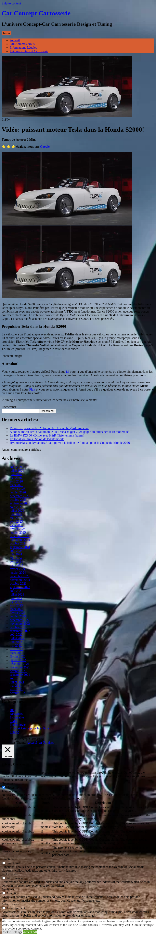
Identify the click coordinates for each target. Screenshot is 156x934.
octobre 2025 (18, 499)
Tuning (14, 732)
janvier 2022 (18, 660)
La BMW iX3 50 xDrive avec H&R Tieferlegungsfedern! (47, 435)
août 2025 (16, 507)
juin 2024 (16, 554)
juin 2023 (16, 598)
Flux (32, 389)
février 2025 (17, 529)
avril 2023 (16, 605)
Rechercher (9, 407)
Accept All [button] (30, 932)
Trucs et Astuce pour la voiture (29, 728)
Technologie (18, 724)
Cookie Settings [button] (12, 932)
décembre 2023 (19, 576)
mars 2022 (16, 652)
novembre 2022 (20, 623)
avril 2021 (16, 689)
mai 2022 (16, 645)
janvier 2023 (18, 616)
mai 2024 (16, 558)
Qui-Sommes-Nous (22, 44)
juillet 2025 (17, 510)
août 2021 (16, 678)
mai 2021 (16, 685)
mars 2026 (16, 485)
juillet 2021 (17, 682)
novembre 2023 (20, 580)
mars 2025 (16, 525)
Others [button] (6, 919)
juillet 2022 (17, 638)
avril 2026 (16, 481)
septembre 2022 (20, 631)
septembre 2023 (20, 587)
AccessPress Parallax (40, 742)
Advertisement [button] (11, 904)
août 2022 (16, 634)
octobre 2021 (18, 671)
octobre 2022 (18, 627)
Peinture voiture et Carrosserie (29, 51)
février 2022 (17, 656)
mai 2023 (16, 601)
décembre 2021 (19, 663)
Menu (6, 33)
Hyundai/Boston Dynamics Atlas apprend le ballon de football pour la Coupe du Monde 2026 (70, 442)
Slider (13, 721)
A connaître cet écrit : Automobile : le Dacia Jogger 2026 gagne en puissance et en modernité (69, 431)
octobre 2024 (18, 543)
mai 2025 (16, 518)
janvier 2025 (18, 532)
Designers (16, 713)
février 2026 (17, 488)
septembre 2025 (20, 503)
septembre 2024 (20, 547)
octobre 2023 (18, 583)
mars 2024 (16, 565)
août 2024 (16, 550)
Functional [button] (8, 859)
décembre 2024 (19, 536)
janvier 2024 (18, 572)
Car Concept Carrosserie (36, 13)
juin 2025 (16, 514)
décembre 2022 (19, 620)
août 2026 (16, 467)
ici (67, 371)
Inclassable (17, 717)
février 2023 (17, 612)
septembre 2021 (20, 674)
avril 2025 (16, 521)
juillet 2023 (17, 594)
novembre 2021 (20, 667)
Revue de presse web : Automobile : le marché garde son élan (49, 428)
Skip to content (11, 3)
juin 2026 (16, 474)
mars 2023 (16, 609)
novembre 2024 (20, 539)
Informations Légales (23, 47)
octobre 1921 (18, 693)
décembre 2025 (19, 496)
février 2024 (17, 569)
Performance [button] (10, 874)
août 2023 (16, 590)
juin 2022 (16, 642)
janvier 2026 (18, 492)
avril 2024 (16, 561)
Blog (13, 710)
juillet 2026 (17, 470)
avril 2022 (16, 649)
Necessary (13, 787)
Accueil (15, 40)
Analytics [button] (8, 889)
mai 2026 (16, 477)
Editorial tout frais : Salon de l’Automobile (37, 439)
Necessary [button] (8, 783)
